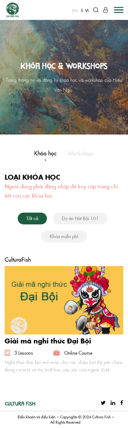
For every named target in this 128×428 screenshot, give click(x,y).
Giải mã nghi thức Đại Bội (48, 340)
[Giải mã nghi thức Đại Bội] (64, 299)
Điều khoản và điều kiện (36, 417)
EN (74, 10)
